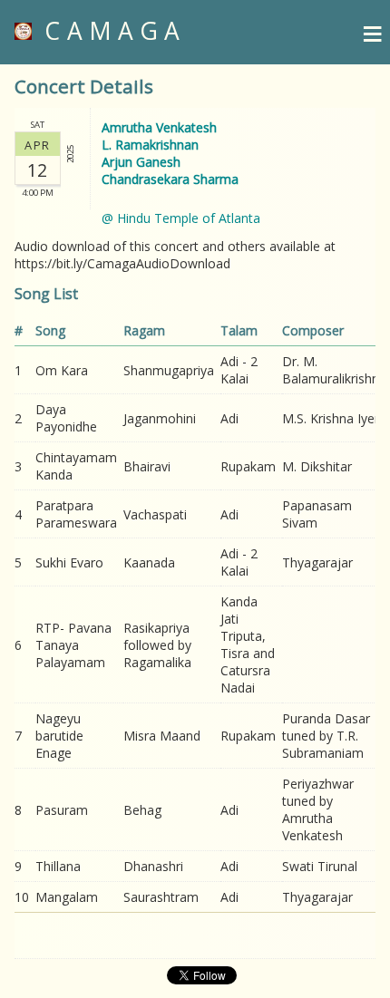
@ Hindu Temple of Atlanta (181, 218)
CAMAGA (109, 31)
